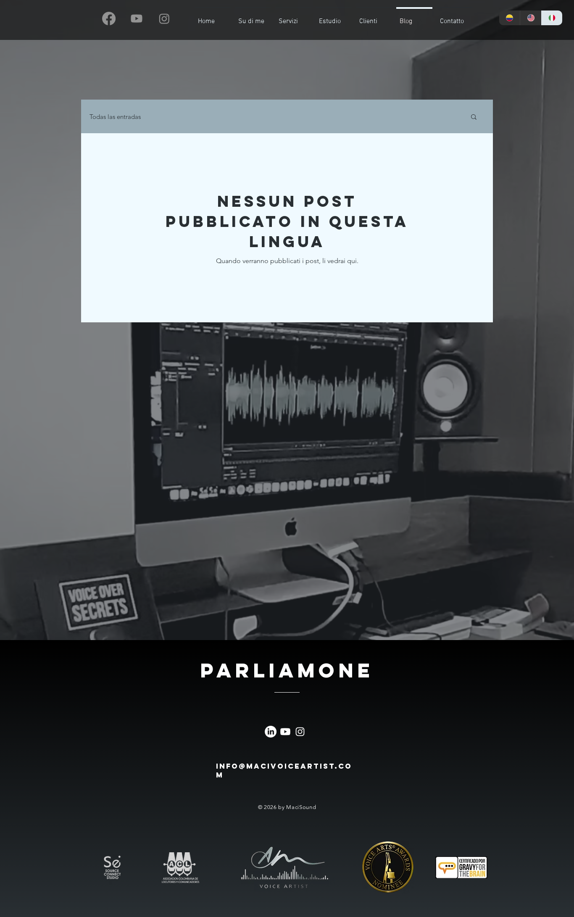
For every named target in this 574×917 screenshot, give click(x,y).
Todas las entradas (115, 117)
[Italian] (551, 18)
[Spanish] (509, 18)
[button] (474, 117)
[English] (530, 18)
